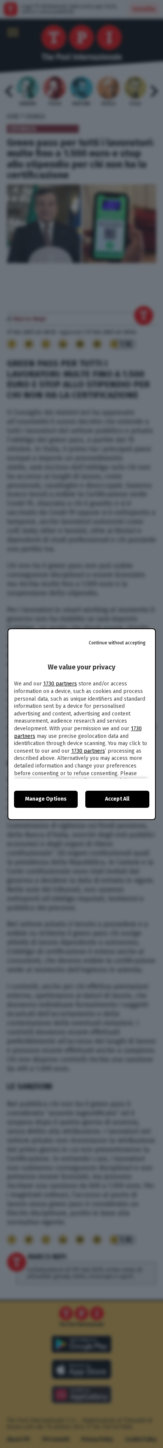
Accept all (117, 799)
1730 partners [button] (60, 683)
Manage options (46, 799)
